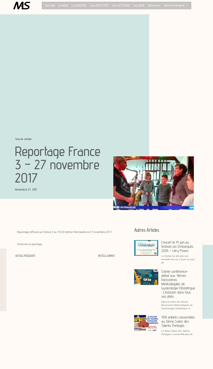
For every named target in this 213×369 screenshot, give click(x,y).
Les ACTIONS (121, 5)
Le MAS (63, 5)
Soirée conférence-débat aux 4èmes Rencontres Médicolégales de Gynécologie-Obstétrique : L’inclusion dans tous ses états (178, 284)
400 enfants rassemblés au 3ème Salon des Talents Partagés (178, 321)
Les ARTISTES (99, 5)
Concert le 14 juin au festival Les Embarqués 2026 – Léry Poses (177, 246)
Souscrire (154, 5)
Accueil (50, 5)
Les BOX (138, 5)
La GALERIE (79, 5)
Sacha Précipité (174, 5)
